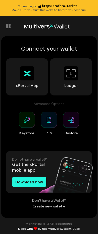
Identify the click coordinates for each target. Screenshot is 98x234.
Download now (29, 181)
